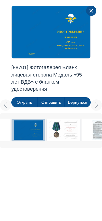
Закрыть (91, 11)
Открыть (24, 102)
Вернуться (77, 102)
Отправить (51, 102)
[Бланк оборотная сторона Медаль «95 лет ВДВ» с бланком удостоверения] (63, 130)
